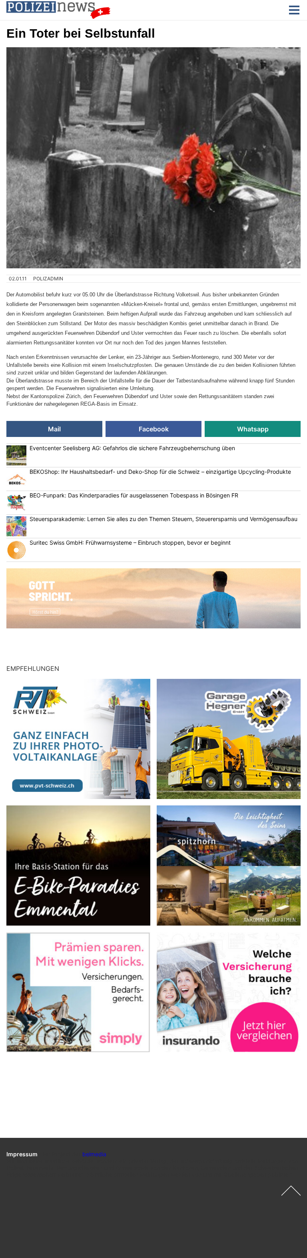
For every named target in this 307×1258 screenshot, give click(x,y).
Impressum (22, 1154)
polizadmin (48, 279)
